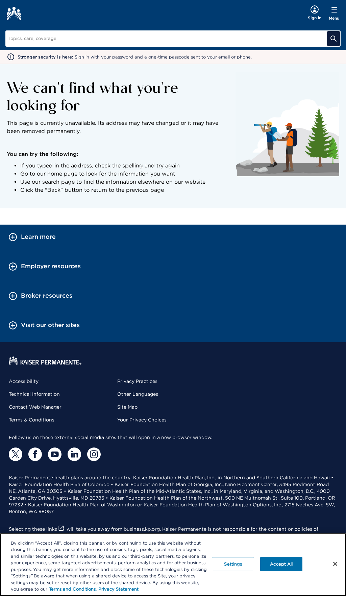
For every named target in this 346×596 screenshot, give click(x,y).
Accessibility (24, 381)
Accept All (281, 564)
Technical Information (34, 394)
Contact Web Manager (35, 407)
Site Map (127, 407)
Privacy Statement (118, 589)
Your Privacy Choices (142, 419)
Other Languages (137, 394)
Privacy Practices (137, 381)
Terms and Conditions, (73, 589)
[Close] (335, 563)
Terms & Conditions (31, 419)
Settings (233, 564)
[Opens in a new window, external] (15, 454)
